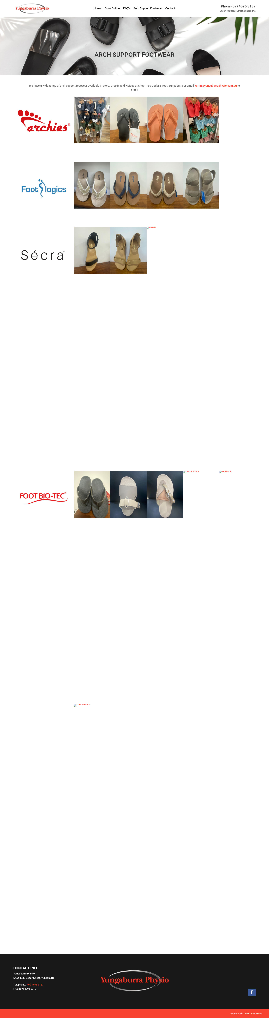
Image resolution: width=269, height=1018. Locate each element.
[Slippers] (237, 470)
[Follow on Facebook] (252, 992)
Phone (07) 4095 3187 (238, 6)
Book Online (112, 8)
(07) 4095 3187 (35, 984)
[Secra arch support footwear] (165, 226)
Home (97, 8)
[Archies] (92, 142)
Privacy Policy (256, 1013)
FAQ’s (126, 8)
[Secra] (92, 272)
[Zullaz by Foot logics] (92, 207)
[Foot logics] (201, 207)
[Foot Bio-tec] (92, 516)
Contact (170, 8)
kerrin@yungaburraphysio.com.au (216, 85)
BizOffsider (244, 1013)
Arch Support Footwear (147, 8)
